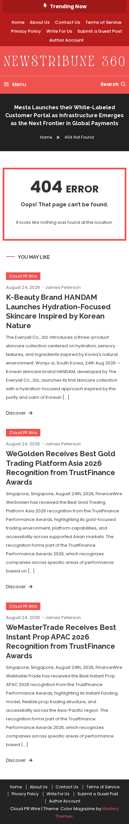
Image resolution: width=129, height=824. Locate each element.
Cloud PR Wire (23, 276)
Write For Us (59, 31)
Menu (19, 84)
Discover (16, 413)
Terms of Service (103, 22)
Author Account (66, 40)
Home (18, 22)
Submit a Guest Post (99, 31)
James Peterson (63, 287)
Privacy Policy (26, 31)
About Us (40, 22)
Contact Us (67, 22)
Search (110, 84)
